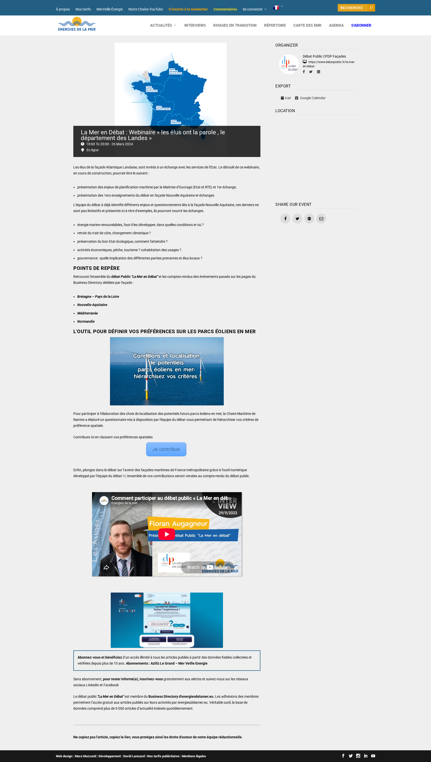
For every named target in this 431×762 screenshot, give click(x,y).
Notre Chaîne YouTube (145, 9)
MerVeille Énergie (110, 9)
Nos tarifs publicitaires (163, 756)
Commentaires (225, 9)
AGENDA (336, 25)
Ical (288, 98)
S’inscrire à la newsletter (188, 9)
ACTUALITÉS (161, 25)
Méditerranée (87, 313)
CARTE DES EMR (307, 25)
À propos (63, 9)
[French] (278, 7)
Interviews (195, 25)
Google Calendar (312, 98)
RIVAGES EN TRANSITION (235, 25)
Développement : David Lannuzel (122, 756)
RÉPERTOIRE (275, 25)
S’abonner (361, 25)
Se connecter (253, 9)
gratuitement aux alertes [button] (183, 679)
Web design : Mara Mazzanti (76, 756)
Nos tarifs (83, 9)
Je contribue (166, 449)
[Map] (316, 157)
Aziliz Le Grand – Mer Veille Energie (179, 663)
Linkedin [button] (92, 685)
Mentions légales (194, 756)
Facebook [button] (111, 685)
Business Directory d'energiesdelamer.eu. (181, 696)
